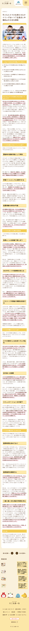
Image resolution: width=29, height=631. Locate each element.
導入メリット (6, 612)
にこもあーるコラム (21, 615)
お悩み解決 (18, 609)
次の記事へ (22, 553)
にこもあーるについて (8, 609)
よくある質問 (11, 615)
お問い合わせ (14, 618)
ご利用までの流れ (21, 612)
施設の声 (5, 615)
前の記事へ (6, 553)
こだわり (24, 609)
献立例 (13, 612)
